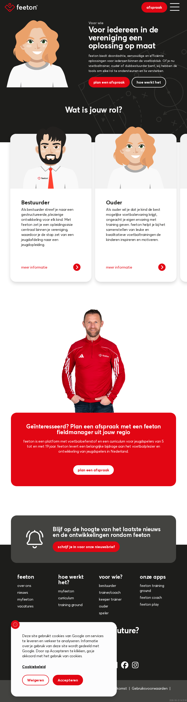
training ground (70, 604)
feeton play (149, 604)
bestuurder (107, 585)
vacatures (25, 606)
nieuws (22, 592)
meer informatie (34, 267)
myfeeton (25, 599)
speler (104, 613)
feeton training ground (152, 588)
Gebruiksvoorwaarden (150, 688)
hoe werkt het (149, 82)
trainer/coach (110, 592)
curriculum (66, 598)
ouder (103, 606)
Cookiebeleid (34, 666)
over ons (24, 585)
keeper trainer (110, 599)
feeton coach (151, 597)
